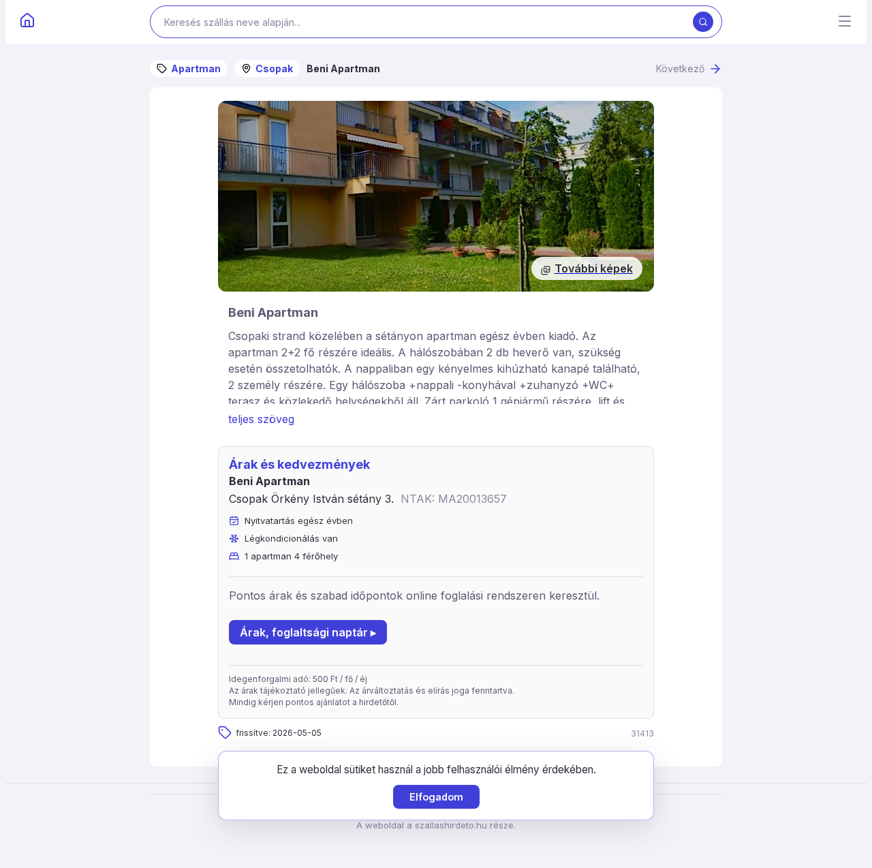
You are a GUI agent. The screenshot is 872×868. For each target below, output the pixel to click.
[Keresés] (703, 22)
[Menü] (845, 22)
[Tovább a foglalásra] (436, 196)
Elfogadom (436, 797)
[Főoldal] (27, 21)
